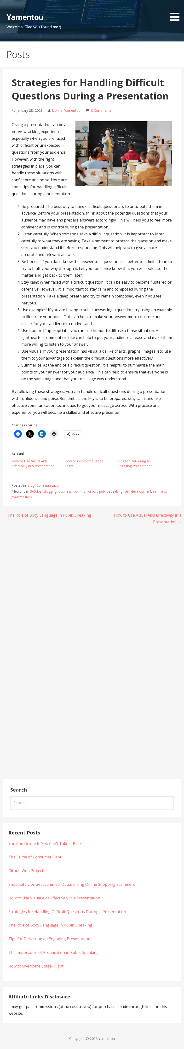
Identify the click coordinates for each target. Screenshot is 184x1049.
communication (85, 491)
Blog (31, 485)
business (65, 491)
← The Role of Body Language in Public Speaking (47, 515)
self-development (137, 491)
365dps (35, 491)
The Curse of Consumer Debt (34, 857)
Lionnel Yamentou (66, 110)
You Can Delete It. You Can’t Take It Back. (45, 843)
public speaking (110, 491)
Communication (48, 485)
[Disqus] (92, 591)
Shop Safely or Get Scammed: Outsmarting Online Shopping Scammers (71, 884)
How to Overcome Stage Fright (35, 966)
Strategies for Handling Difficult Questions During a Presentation (67, 911)
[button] (176, 11)
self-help (159, 491)
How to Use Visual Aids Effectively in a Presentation (33, 463)
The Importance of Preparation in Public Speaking (53, 952)
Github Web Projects (26, 870)
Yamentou (24, 17)
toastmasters (22, 497)
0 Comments (101, 110)
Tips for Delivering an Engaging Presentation (135, 463)
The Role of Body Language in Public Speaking (50, 925)
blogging (50, 491)
